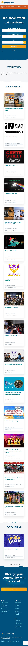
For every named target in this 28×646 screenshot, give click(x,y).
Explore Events (4, 602)
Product (3, 604)
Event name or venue (14, 28)
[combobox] (14, 36)
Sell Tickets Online (5, 610)
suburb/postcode (14, 34)
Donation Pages (4, 607)
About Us (3, 641)
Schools (17, 611)
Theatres (17, 614)
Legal (8, 641)
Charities (17, 604)
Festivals (17, 608)
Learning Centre (18, 623)
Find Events (14, 46)
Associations (18, 602)
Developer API (18, 625)
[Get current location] (24, 36)
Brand (16, 628)
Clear (14, 50)
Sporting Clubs (18, 613)
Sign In (2, 613)
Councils (17, 605)
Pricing (2, 608)
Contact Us (17, 620)
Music (16, 610)
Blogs (16, 622)
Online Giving (4, 605)
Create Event (14, 589)
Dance (16, 607)
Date (14, 40)
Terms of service (15, 641)
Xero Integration (18, 626)
